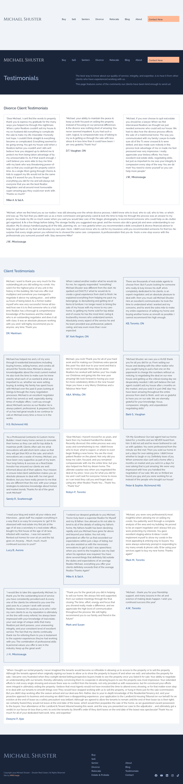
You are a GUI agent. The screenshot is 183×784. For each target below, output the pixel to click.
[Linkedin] (167, 775)
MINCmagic (15, 775)
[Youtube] (161, 775)
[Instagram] (172, 775)
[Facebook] (156, 775)
